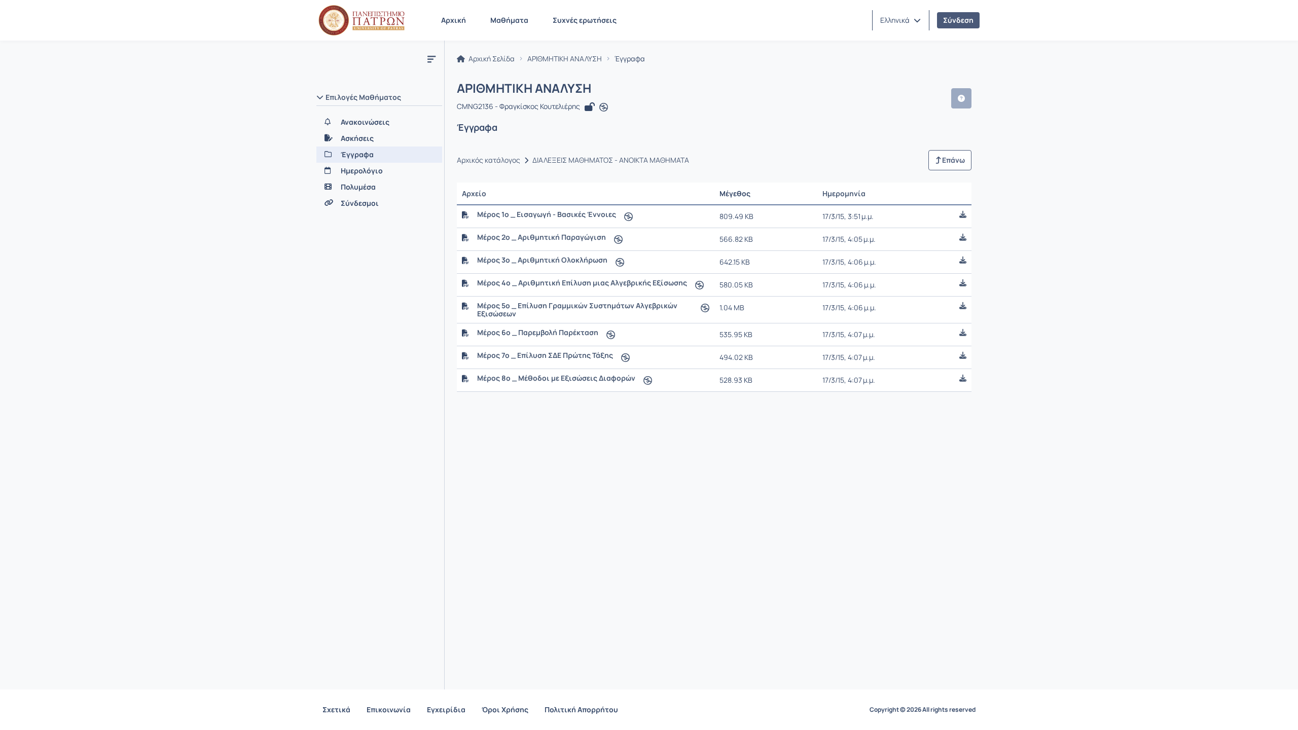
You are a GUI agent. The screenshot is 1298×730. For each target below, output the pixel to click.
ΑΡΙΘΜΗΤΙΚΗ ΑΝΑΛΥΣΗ (564, 59)
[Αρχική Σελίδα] (361, 20)
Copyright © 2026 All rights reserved (923, 710)
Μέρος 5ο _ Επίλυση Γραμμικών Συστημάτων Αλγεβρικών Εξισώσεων (577, 310)
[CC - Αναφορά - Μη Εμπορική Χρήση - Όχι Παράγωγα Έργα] (628, 216)
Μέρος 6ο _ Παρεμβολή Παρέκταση (537, 332)
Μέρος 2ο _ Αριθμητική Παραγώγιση (541, 237)
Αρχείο (474, 193)
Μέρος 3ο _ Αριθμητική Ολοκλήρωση (542, 260)
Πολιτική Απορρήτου (581, 709)
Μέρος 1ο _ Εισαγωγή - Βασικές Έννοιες (546, 214)
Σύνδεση (958, 20)
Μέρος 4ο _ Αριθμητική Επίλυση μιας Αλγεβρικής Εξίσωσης (582, 283)
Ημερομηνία (844, 193)
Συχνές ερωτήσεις (585, 20)
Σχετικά (336, 709)
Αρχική (453, 20)
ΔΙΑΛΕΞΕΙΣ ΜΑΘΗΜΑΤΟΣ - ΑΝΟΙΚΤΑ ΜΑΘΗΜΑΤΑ (610, 160)
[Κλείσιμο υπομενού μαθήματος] (431, 59)
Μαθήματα (509, 20)
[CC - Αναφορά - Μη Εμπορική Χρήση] (603, 107)
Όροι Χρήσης (505, 709)
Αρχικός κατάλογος (488, 160)
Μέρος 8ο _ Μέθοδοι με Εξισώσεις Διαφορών (556, 378)
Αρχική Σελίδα (491, 59)
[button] (900, 20)
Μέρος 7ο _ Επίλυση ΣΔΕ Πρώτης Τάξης (545, 355)
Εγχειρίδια (446, 709)
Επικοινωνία (389, 709)
